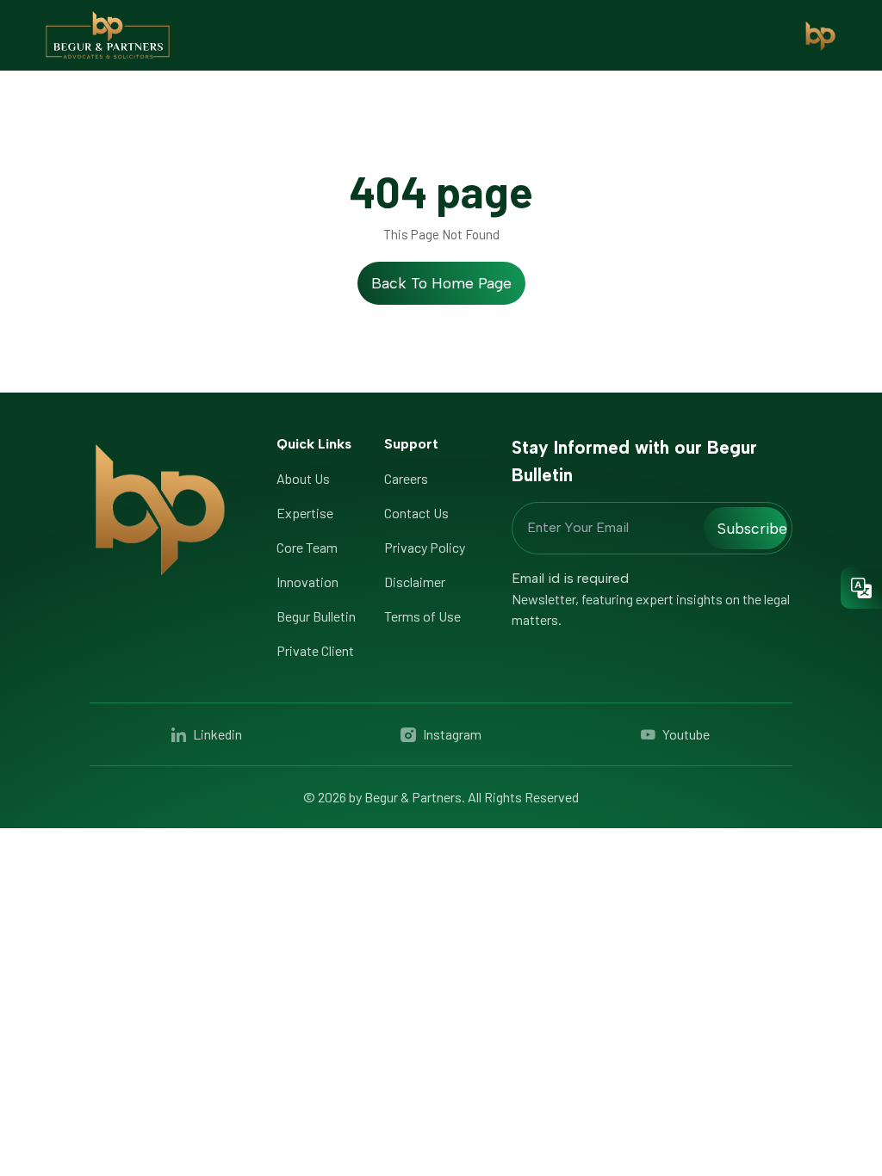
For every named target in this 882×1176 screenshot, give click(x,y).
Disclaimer (414, 581)
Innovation (307, 581)
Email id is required (570, 578)
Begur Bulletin (316, 616)
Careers (406, 478)
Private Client (315, 650)
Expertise (304, 512)
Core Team (307, 547)
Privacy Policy (424, 547)
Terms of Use (422, 616)
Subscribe (752, 528)
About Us (303, 478)
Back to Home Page (441, 283)
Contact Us (416, 512)
